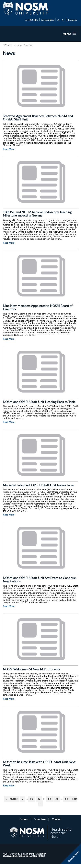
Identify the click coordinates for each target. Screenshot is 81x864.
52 (31, 798)
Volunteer (40, 819)
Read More (8, 149)
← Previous (11, 798)
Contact (57, 819)
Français (72, 19)
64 (66, 798)
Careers (24, 819)
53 (39, 798)
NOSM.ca (7, 45)
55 (49, 798)
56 (56, 798)
